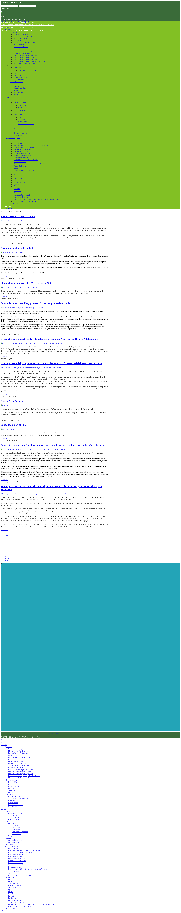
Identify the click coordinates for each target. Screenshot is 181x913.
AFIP (15, 174)
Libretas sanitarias (20, 162)
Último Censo (18, 92)
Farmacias (17, 191)
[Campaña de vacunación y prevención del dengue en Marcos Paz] (23, 308)
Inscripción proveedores (22, 154)
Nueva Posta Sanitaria (13, 401)
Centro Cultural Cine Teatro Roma (25, 43)
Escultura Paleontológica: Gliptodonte (26, 59)
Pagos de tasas (19, 143)
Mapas (16, 94)
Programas (17, 129)
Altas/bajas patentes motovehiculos (26, 147)
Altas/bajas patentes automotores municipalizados (31, 145)
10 (5, 556)
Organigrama (22, 107)
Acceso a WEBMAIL (55, 733)
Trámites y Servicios (12, 138)
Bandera (17, 90)
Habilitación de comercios (22, 149)
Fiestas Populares (20, 67)
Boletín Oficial (18, 115)
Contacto (8, 208)
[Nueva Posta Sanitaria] (9, 405)
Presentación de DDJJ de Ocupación (26, 170)
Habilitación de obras (21, 151)
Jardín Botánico (19, 45)
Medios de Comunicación (22, 195)
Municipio (8, 97)
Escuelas (17, 189)
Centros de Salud (19, 183)
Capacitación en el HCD (13, 424)
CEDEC (16, 187)
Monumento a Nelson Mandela (24, 63)
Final (6, 560)
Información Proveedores (22, 156)
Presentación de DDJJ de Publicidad (25, 201)
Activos (16, 168)
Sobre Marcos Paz (16, 82)
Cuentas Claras (15, 203)
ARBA (16, 176)
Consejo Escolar (19, 135)
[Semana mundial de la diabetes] (12, 252)
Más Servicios (9, 877)
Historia (16, 86)
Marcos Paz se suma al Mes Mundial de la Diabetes (28, 283)
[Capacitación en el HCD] (9, 429)
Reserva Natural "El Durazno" (24, 38)
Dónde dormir (18, 73)
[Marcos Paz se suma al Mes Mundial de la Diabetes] (19, 287)
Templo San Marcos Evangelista (24, 51)
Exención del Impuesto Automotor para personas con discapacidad (36, 199)
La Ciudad (8, 29)
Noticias (8, 206)
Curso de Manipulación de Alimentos (26, 160)
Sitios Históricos (19, 80)
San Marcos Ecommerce (22, 197)
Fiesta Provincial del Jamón (27, 70)
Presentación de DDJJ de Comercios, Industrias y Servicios (33, 164)
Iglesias (16, 185)
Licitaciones (22, 120)
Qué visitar (13, 32)
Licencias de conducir (21, 158)
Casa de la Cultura (20, 41)
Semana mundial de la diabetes (18, 247)
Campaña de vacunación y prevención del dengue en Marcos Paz (36, 303)
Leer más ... (4, 241)
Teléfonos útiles (19, 178)
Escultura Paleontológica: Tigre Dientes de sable (30, 61)
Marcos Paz (14, 65)
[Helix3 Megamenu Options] (1, 24)
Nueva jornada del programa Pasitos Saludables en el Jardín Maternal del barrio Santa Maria (51, 363)
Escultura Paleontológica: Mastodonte (26, 55)
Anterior (7, 535)
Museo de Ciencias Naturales (24, 36)
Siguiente (8, 558)
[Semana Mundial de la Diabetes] (12, 221)
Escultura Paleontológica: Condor (25, 57)
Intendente (22, 105)
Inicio (7, 27)
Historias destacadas (21, 78)
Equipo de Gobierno (20, 102)
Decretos (21, 118)
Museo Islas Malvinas (21, 47)
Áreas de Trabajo (19, 110)
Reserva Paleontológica (22, 34)
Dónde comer (18, 76)
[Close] (1, 739)
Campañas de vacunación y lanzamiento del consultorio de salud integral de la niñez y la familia (53, 445)
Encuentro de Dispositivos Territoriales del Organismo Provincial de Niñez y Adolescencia (49, 338)
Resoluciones (22, 126)
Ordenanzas (22, 122)
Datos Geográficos (20, 88)
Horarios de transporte (21, 180)
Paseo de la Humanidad (22, 53)
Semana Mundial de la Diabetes (18, 216)
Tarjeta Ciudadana (20, 166)
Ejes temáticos (18, 84)
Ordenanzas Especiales (26, 124)
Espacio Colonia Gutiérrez (22, 49)
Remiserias (17, 193)
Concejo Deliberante (20, 133)
